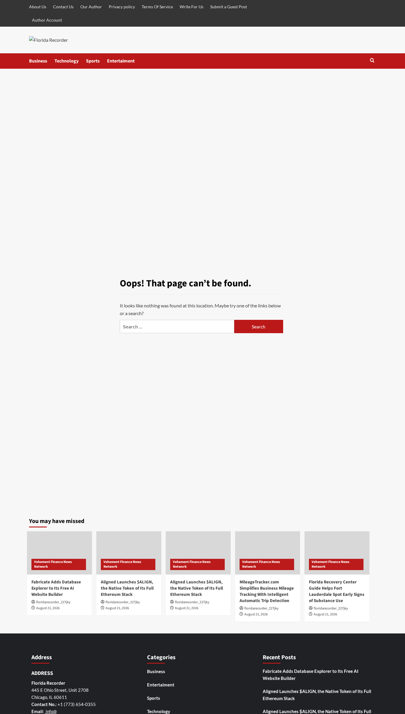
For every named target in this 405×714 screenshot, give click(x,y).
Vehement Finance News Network (53, 564)
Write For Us (191, 6)
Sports (93, 61)
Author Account (47, 20)
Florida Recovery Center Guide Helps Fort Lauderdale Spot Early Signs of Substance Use (336, 591)
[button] (372, 61)
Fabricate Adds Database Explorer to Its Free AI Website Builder (56, 588)
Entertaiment (121, 61)
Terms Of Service (157, 6)
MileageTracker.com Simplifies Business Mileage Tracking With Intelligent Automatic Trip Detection (267, 591)
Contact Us (63, 6)
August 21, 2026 (48, 608)
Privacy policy (122, 6)
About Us (37, 6)
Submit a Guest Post (228, 6)
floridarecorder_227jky (53, 602)
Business (38, 61)
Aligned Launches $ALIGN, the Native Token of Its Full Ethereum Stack (127, 588)
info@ (51, 711)
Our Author (91, 6)
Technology (67, 61)
